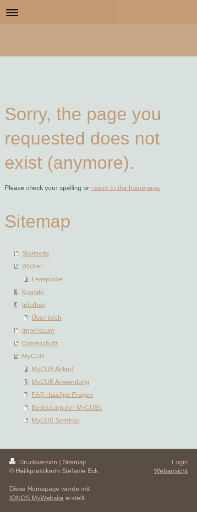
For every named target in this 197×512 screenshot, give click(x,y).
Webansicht (171, 470)
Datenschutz (40, 343)
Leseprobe (47, 279)
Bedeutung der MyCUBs (67, 407)
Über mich (46, 317)
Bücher (32, 266)
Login (180, 462)
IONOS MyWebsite (36, 497)
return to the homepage (125, 187)
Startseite (35, 253)
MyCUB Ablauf (52, 369)
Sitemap (75, 462)
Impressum (38, 330)
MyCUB (33, 356)
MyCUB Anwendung (60, 381)
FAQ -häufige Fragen (62, 394)
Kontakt (33, 291)
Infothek (33, 304)
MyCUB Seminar (56, 420)
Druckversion (38, 462)
